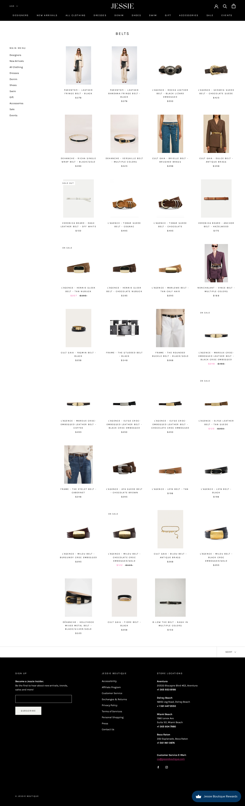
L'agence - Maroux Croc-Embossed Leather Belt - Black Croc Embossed (216, 356)
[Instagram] (166, 767)
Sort (229, 652)
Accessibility (109, 681)
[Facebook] (158, 767)
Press (105, 723)
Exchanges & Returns (114, 699)
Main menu (18, 48)
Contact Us (108, 729)
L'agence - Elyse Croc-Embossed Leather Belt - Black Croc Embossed (124, 424)
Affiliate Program (111, 687)
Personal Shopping (112, 717)
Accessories (188, 15)
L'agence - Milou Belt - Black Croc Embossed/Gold (216, 557)
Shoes (136, 15)
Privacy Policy (109, 705)
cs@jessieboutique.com (171, 759)
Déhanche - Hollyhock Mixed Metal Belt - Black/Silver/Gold (78, 625)
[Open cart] (233, 6)
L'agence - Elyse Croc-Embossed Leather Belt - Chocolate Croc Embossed (170, 424)
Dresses (100, 15)
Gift (168, 15)
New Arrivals (47, 15)
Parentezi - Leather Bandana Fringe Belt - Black (124, 93)
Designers (21, 15)
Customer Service (112, 693)
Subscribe (28, 711)
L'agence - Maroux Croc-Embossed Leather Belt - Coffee (78, 424)
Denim (119, 15)
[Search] (225, 6)
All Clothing (76, 15)
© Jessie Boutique (27, 796)
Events (226, 15)
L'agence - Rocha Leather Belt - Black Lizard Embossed (170, 93)
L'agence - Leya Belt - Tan (170, 489)
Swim (153, 15)
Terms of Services (112, 711)
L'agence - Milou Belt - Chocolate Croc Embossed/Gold (124, 557)
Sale (210, 15)
